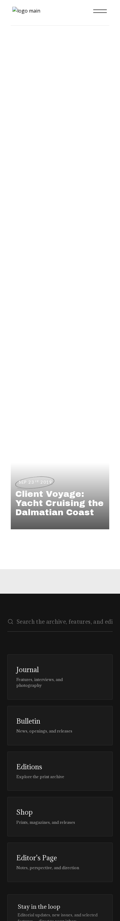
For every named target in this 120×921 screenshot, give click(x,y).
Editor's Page (17, 131)
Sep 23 (35, 482)
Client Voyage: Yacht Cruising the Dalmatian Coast (59, 503)
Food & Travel (17, 92)
